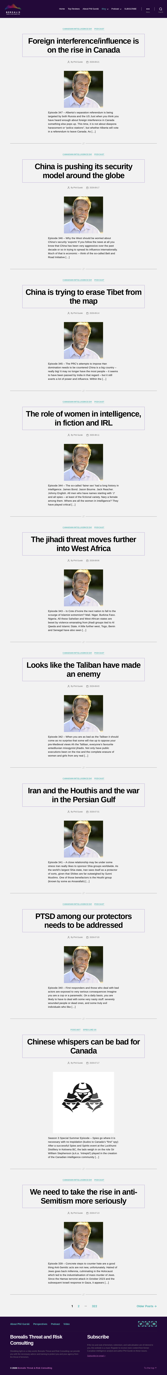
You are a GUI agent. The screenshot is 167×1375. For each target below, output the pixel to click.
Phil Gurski (78, 62)
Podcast (115, 9)
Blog (104, 9)
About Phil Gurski (91, 9)
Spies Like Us (89, 1030)
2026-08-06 (94, 561)
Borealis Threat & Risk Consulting (35, 1368)
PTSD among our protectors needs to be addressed (83, 921)
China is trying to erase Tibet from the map (83, 296)
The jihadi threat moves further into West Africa (83, 544)
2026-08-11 (94, 435)
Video (66, 1324)
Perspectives (40, 1324)
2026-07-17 (94, 1063)
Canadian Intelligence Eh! (77, 29)
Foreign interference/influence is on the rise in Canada (83, 45)
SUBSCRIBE (130, 9)
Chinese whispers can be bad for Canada (83, 1046)
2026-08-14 (94, 313)
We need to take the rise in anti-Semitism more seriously (83, 1196)
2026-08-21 (94, 62)
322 (94, 1306)
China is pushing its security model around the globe (83, 171)
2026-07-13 (94, 1213)
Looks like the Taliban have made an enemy (84, 669)
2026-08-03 (94, 686)
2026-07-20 (94, 937)
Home (62, 9)
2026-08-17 (94, 188)
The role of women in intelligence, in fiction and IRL (83, 418)
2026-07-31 (94, 812)
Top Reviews (74, 9)
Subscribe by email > (96, 1356)
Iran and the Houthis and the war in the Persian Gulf (83, 795)
